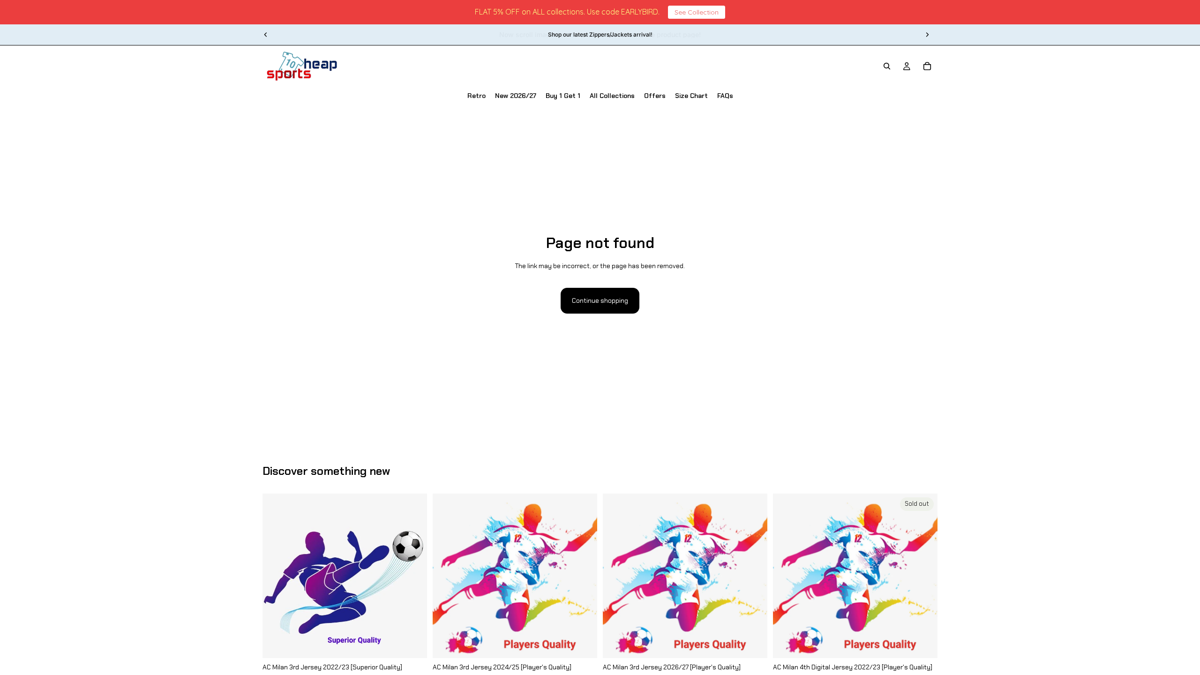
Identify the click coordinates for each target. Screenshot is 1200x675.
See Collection (697, 12)
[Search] (887, 66)
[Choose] (412, 643)
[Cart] (927, 66)
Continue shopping (600, 300)
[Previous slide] (265, 34)
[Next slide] (927, 34)
